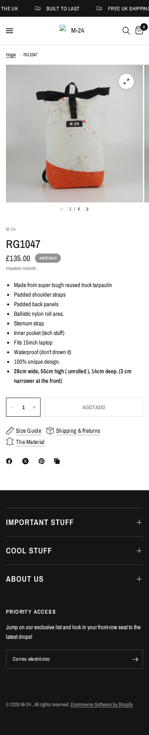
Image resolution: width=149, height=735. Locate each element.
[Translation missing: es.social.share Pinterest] (43, 461)
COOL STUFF (29, 550)
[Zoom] (126, 81)
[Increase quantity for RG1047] (34, 407)
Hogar (11, 55)
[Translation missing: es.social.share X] (27, 461)
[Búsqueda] (126, 31)
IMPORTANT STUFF (40, 522)
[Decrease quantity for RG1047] (12, 407)
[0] (138, 31)
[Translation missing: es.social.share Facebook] (10, 461)
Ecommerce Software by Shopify (102, 704)
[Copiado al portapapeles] (58, 461)
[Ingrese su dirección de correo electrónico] (135, 659)
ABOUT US (25, 578)
